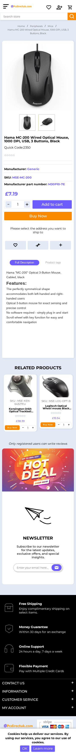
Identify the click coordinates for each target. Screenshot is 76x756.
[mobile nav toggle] (7, 6)
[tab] (24, 263)
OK (24, 749)
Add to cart (52, 204)
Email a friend (60, 245)
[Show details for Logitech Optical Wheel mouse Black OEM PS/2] (56, 386)
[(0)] (49, 7)
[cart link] (70, 7)
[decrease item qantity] (23, 428)
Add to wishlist (15, 245)
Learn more (43, 749)
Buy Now (38, 216)
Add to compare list (38, 245)
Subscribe (57, 567)
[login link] (59, 7)
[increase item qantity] (33, 428)
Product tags (53, 262)
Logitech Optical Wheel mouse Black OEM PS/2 (56, 408)
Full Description (24, 262)
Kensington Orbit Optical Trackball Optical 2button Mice (20, 411)
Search (72, 16)
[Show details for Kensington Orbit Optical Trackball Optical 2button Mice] (20, 386)
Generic (33, 169)
